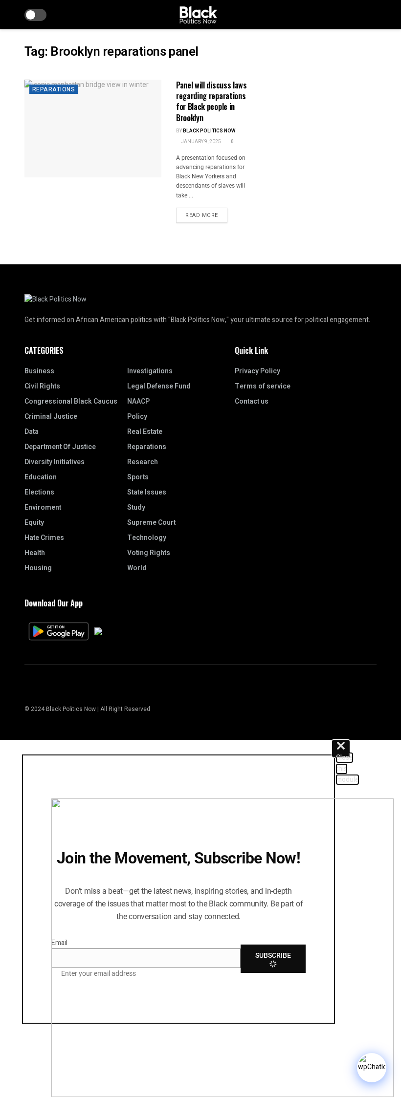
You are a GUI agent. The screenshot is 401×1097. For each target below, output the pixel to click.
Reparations (53, 89)
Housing (38, 568)
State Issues (146, 492)
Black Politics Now (209, 131)
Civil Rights (42, 386)
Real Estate (144, 432)
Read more (206, 213)
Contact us (251, 401)
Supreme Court (151, 522)
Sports (138, 477)
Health (34, 553)
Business (39, 371)
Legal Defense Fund (159, 386)
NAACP (138, 401)
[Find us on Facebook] (40, 688)
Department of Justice (60, 447)
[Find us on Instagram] (27, 688)
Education (40, 477)
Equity (34, 522)
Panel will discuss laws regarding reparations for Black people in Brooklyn (211, 101)
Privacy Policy (257, 371)
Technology (146, 538)
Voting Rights (148, 553)
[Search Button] (372, 14)
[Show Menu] (354, 14)
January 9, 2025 (200, 141)
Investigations (150, 371)
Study (136, 507)
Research (142, 462)
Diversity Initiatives (54, 462)
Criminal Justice (50, 416)
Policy (137, 416)
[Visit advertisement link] (323, 49)
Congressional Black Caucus (70, 401)
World (137, 568)
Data (31, 432)
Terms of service (262, 386)
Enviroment (42, 507)
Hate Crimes (44, 538)
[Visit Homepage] (198, 14)
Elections (39, 492)
